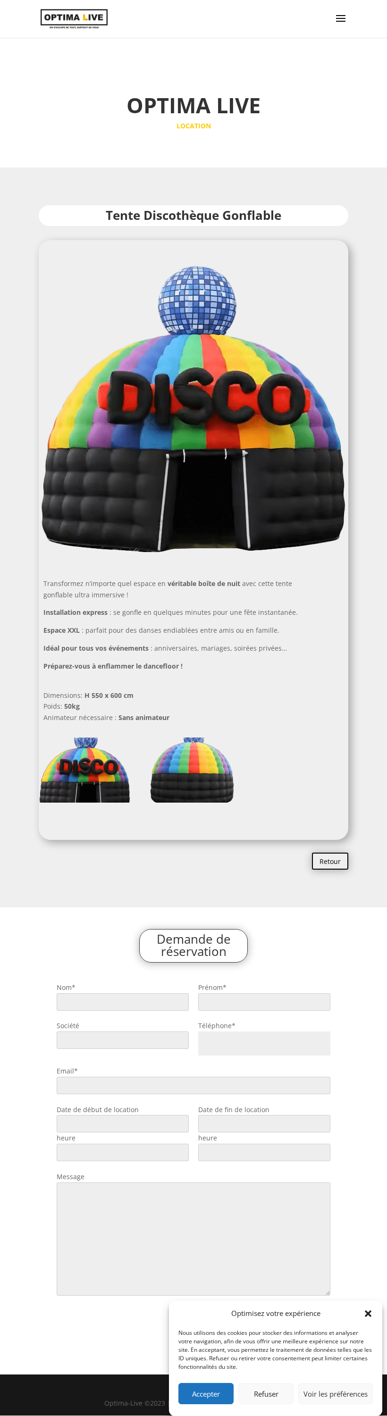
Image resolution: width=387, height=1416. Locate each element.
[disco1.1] (194, 802)
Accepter (206, 1394)
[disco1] (85, 802)
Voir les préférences (335, 1394)
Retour (330, 861)
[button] (368, 1313)
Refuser (266, 1394)
